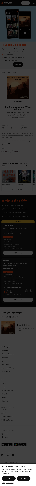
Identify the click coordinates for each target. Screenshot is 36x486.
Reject (9, 478)
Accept (23, 478)
